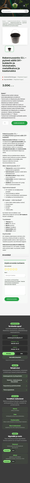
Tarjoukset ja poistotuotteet (15, 386)
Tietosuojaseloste (15, 390)
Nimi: (6, 272)
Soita (21, 353)
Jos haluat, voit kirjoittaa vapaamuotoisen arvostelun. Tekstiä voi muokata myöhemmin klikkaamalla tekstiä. (15, 282)
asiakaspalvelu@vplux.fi (15, 338)
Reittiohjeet (7, 450)
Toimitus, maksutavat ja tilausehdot (17, 381)
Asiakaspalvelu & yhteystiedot (15, 376)
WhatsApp (8, 353)
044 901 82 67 (15, 343)
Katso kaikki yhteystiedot (15, 357)
